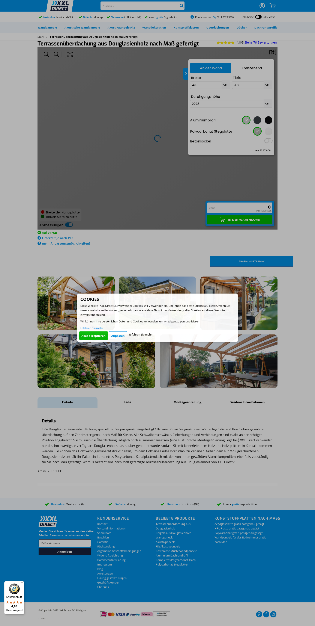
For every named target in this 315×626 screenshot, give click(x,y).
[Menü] (21, 583)
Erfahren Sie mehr (91, 328)
